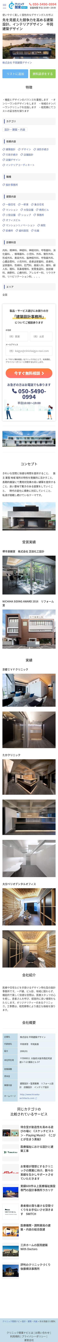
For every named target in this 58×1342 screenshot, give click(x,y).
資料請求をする (43, 74)
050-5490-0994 (44, 4)
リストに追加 (15, 74)
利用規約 (15, 1336)
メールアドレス (12, 344)
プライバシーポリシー (34, 1336)
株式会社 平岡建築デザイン (17, 62)
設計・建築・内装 (15, 129)
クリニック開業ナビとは (20, 1332)
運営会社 (29, 1340)
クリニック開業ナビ (11, 1321)
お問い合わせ (42, 1332)
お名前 (8, 330)
